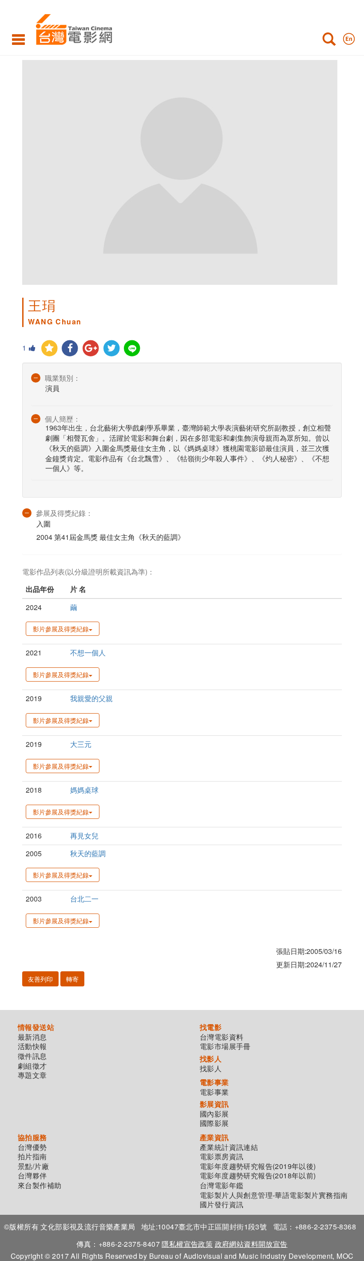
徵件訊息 (32, 1056)
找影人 (211, 1069)
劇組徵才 (32, 1066)
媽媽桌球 (84, 790)
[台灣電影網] (72, 27)
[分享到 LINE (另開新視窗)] (132, 348)
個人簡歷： (62, 419)
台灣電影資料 (221, 1037)
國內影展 (214, 1114)
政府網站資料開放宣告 (251, 1244)
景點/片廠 (33, 1166)
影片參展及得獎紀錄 (61, 628)
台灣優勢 (32, 1147)
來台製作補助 (39, 1185)
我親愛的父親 (91, 698)
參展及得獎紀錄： (64, 513)
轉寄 (72, 978)
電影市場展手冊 (225, 1046)
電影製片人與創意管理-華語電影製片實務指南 (274, 1195)
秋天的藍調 (88, 853)
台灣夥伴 (32, 1176)
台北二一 (84, 899)
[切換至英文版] (349, 37)
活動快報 (32, 1046)
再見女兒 (84, 835)
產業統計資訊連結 (229, 1147)
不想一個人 (88, 652)
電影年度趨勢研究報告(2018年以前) (258, 1176)
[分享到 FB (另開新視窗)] (70, 348)
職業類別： (62, 378)
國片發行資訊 (221, 1205)
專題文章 (32, 1075)
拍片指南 (32, 1157)
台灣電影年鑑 (221, 1185)
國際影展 (214, 1123)
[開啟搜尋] (329, 41)
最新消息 (32, 1037)
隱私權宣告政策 (187, 1244)
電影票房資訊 (221, 1157)
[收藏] (49, 348)
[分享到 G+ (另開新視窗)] (90, 348)
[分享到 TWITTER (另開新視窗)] (111, 348)
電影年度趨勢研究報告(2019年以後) (258, 1166)
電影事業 (214, 1092)
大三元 (80, 744)
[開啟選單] (18, 39)
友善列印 (40, 978)
